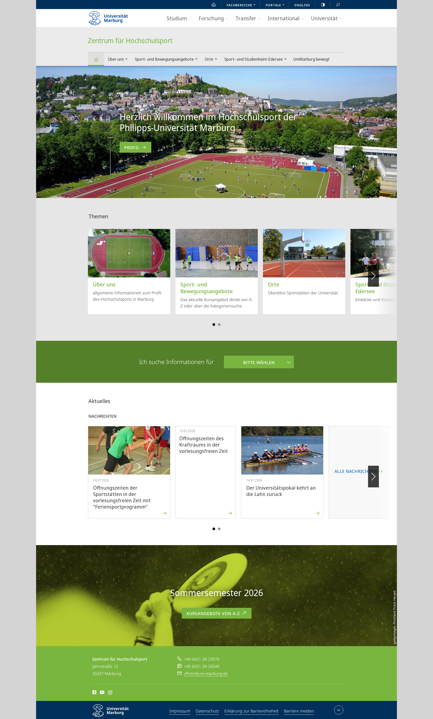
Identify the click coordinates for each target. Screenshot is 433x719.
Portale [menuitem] (273, 5)
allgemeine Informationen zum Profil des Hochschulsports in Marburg (127, 291)
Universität (324, 18)
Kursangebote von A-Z (213, 613)
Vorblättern (373, 276)
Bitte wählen (249, 360)
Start (213, 4)
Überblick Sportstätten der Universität (303, 288)
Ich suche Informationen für (176, 362)
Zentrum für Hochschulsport (96, 59)
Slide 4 (219, 324)
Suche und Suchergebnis (338, 4)
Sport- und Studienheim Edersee (253, 59)
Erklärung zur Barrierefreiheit (251, 711)
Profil (132, 147)
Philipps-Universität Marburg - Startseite (116, 16)
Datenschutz (207, 711)
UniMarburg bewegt (311, 59)
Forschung (211, 18)
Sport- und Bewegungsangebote (164, 59)
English (302, 5)
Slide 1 (213, 324)
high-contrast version (323, 4)
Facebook (94, 693)
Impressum (179, 711)
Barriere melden (299, 711)
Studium (177, 18)
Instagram (110, 693)
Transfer (245, 18)
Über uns (116, 59)
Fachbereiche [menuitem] (239, 5)
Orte (209, 59)
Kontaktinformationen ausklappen (338, 709)
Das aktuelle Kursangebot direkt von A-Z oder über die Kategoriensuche (216, 295)
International (283, 18)
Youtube (101, 693)
